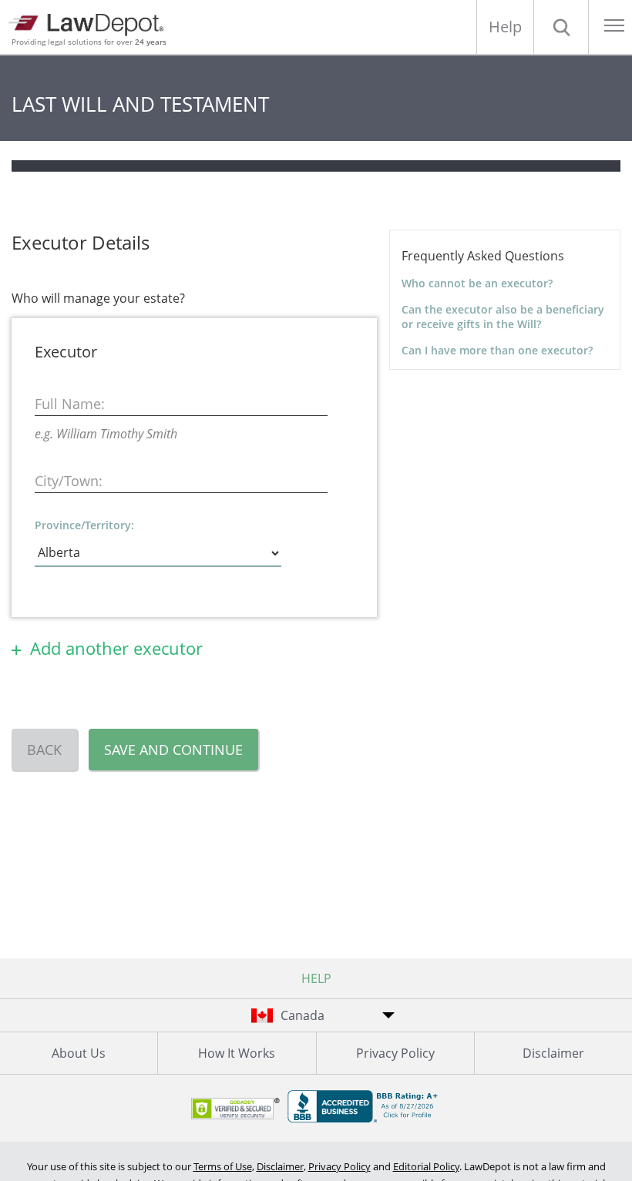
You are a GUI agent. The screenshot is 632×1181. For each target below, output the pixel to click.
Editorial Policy (426, 1166)
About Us (79, 1053)
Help (505, 26)
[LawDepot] (90, 22)
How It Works (236, 1053)
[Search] (561, 27)
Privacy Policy (395, 1053)
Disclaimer (553, 1053)
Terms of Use (222, 1166)
